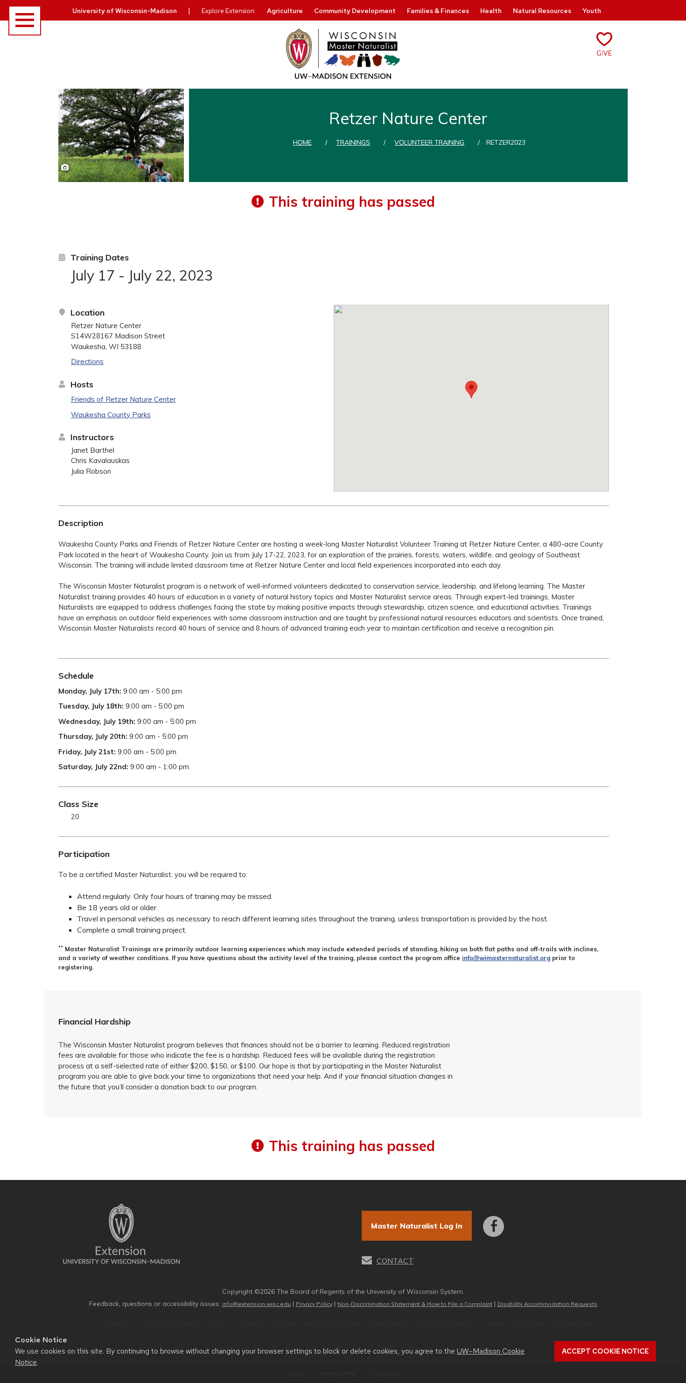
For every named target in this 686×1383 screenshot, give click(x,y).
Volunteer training (429, 142)
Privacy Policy (314, 1303)
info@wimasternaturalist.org (506, 958)
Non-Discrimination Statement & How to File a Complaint (414, 1303)
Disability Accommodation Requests (547, 1303)
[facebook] (493, 1219)
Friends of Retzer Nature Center (123, 399)
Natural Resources (542, 11)
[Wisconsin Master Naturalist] (343, 54)
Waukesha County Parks (111, 414)
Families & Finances (438, 11)
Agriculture (285, 11)
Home (302, 142)
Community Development (355, 11)
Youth (591, 11)
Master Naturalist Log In (416, 1225)
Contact (395, 1260)
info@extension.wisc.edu (256, 1303)
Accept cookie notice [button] (605, 1351)
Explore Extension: (229, 11)
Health (491, 11)
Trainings (353, 142)
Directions (87, 361)
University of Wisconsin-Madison (124, 11)
